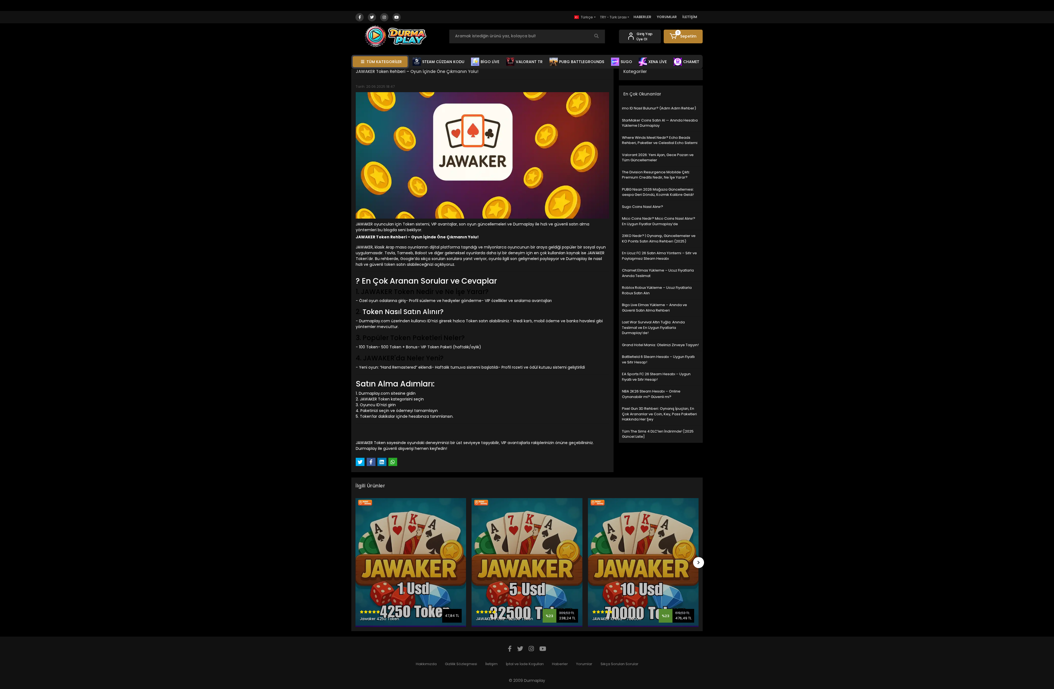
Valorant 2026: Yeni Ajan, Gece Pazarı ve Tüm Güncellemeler (658, 157)
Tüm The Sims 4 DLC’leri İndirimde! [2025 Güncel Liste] (658, 434)
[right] (698, 563)
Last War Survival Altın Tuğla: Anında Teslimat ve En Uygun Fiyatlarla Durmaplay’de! (653, 327)
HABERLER (642, 16)
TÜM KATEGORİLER (384, 61)
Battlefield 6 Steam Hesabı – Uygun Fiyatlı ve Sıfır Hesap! (658, 359)
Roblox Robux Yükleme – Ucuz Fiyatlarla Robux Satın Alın (657, 290)
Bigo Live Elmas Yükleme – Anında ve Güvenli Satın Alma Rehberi (654, 307)
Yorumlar (584, 664)
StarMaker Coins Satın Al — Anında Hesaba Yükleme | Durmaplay (660, 123)
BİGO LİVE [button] (490, 61)
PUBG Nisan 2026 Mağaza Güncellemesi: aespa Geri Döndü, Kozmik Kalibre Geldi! (658, 192)
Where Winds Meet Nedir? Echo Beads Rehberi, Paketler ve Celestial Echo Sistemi (659, 140)
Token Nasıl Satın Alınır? (403, 311)
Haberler (560, 664)
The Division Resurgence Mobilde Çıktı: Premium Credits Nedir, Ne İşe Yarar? (656, 175)
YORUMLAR (667, 16)
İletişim (491, 664)
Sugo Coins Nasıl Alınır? (642, 206)
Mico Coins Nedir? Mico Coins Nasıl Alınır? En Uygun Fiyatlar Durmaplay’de (658, 221)
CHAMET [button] (691, 61)
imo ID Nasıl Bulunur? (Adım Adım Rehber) (659, 108)
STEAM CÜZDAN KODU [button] (443, 61)
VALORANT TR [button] (529, 61)
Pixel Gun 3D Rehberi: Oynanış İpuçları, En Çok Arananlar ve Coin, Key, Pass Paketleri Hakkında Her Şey (659, 414)
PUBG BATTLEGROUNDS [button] (581, 61)
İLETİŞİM (689, 16)
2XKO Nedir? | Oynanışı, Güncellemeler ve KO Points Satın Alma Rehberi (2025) (659, 238)
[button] (683, 36)
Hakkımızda (426, 664)
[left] (355, 563)
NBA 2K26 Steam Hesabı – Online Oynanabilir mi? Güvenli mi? (651, 394)
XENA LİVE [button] (657, 61)
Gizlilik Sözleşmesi (461, 664)
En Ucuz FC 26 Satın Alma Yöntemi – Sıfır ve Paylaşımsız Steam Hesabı (659, 255)
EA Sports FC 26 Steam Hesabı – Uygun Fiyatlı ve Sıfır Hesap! (656, 376)
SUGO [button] (626, 61)
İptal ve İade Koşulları (525, 664)
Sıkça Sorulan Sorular (619, 664)
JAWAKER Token (375, 399)
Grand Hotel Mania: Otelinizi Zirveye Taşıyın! (660, 345)
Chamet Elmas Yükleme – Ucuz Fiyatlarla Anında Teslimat (658, 273)
